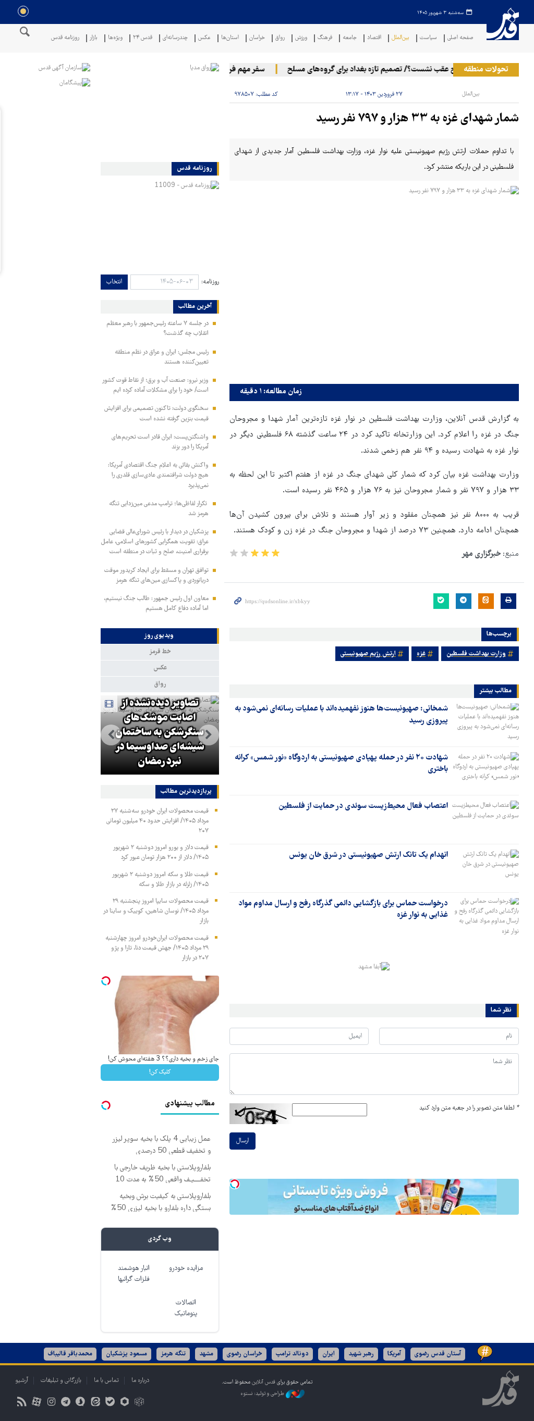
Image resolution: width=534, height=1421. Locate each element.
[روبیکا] (139, 1403)
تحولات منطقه (486, 70)
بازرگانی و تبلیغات (61, 1380)
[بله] (109, 1403)
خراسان (257, 38)
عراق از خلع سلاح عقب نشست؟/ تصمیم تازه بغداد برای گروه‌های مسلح (406, 70)
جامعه (350, 38)
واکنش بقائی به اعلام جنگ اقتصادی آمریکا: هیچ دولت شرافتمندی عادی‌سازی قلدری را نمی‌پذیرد (158, 475)
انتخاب (114, 282)
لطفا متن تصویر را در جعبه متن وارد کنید (469, 1108)
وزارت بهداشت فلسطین (476, 654)
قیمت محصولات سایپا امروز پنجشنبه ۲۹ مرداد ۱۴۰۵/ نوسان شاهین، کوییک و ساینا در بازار (156, 911)
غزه (421, 654)
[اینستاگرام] (50, 1403)
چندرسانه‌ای (175, 38)
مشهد (206, 1354)
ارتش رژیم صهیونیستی (368, 654)
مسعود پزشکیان (126, 1354)
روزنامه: (210, 282)
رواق (280, 38)
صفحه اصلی (460, 38)
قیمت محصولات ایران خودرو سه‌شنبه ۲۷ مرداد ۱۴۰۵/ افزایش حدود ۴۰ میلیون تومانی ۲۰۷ (157, 821)
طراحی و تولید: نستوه (263, 1394)
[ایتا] (95, 1403)
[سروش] (80, 1403)
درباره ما (140, 1380)
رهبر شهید (361, 1354)
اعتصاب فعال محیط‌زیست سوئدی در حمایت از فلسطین (363, 806)
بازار (94, 38)
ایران (328, 1354)
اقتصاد (374, 38)
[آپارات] (36, 1403)
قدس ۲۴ (142, 38)
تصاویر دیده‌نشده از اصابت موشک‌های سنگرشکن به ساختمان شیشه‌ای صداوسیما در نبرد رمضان (159, 732)
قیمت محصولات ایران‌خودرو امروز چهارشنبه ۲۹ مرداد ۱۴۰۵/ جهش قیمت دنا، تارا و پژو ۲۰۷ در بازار (157, 948)
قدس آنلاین (503, 30)
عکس (204, 38)
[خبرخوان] (21, 1403)
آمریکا (394, 1354)
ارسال (242, 1141)
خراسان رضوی (244, 1354)
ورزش (301, 38)
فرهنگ (325, 38)
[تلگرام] (65, 1403)
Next (111, 735)
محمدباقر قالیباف (70, 1354)
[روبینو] (124, 1403)
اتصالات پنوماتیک (186, 1308)
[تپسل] (234, 1184)
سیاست (428, 38)
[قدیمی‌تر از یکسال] (485, 721)
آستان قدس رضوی (438, 1354)
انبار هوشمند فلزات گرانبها (134, 1274)
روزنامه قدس (65, 38)
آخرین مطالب (195, 306)
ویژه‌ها (115, 38)
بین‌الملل (400, 38)
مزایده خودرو (186, 1269)
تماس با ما (106, 1380)
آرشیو (21, 1380)
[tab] (160, 636)
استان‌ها (230, 38)
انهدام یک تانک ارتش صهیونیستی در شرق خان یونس (368, 855)
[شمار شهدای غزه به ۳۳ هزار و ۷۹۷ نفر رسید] (374, 282)
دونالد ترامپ (292, 1354)
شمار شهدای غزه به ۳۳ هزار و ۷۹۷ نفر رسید (417, 119)
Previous (208, 735)
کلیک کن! (160, 1072)
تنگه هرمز (173, 1354)
